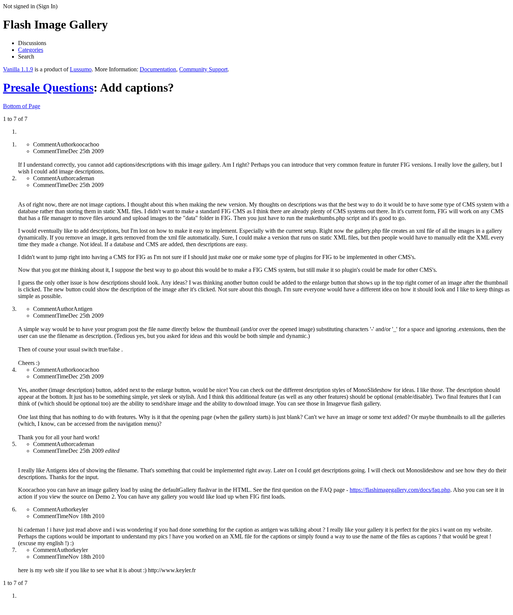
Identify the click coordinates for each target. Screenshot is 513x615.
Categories (30, 50)
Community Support (203, 69)
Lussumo (81, 69)
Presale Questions (48, 87)
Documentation (158, 69)
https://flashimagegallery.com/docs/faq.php (400, 490)
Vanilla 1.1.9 (18, 69)
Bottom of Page (21, 106)
